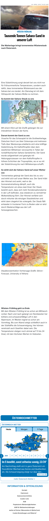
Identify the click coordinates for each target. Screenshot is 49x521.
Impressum (24, 493)
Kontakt (24, 490)
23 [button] (35, 456)
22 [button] (31, 456)
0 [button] (38, 456)
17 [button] (12, 456)
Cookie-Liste (24, 499)
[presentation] (1, 456)
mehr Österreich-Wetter (23, 479)
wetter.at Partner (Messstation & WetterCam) (24, 510)
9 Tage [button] (40, 429)
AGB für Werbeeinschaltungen (24, 507)
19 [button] (20, 456)
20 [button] (23, 456)
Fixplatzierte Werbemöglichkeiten (24, 504)
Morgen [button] (24, 429)
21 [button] (27, 456)
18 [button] (16, 456)
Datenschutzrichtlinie (24, 496)
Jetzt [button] (6, 456)
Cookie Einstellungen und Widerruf (24, 513)
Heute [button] (8, 429)
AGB (24, 502)
